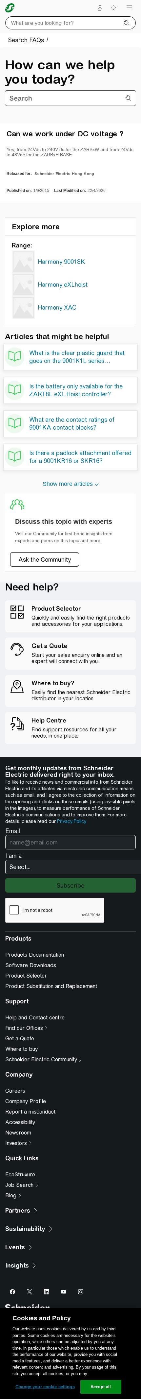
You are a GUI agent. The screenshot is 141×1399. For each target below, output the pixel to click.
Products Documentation (34, 955)
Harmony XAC (57, 307)
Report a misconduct (30, 1112)
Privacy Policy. (72, 821)
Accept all (101, 1386)
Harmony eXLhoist (63, 284)
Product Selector (26, 976)
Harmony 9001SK (61, 261)
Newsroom (18, 1133)
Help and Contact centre (35, 1018)
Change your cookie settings (45, 1386)
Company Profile (25, 1101)
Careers (15, 1091)
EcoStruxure (20, 1174)
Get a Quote (19, 1038)
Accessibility (20, 1122)
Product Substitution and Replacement (51, 986)
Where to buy (21, 1049)
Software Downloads (30, 965)
